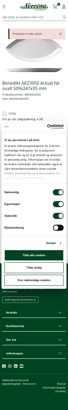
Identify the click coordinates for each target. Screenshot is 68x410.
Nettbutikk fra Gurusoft (15, 380)
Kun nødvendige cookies (34, 280)
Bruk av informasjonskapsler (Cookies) (54, 387)
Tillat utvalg (34, 267)
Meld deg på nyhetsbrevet (20, 299)
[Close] (60, 34)
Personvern (29, 383)
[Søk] (64, 17)
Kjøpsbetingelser (11, 383)
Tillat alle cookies (34, 255)
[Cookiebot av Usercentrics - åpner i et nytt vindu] (48, 126)
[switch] (58, 204)
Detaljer (51, 243)
